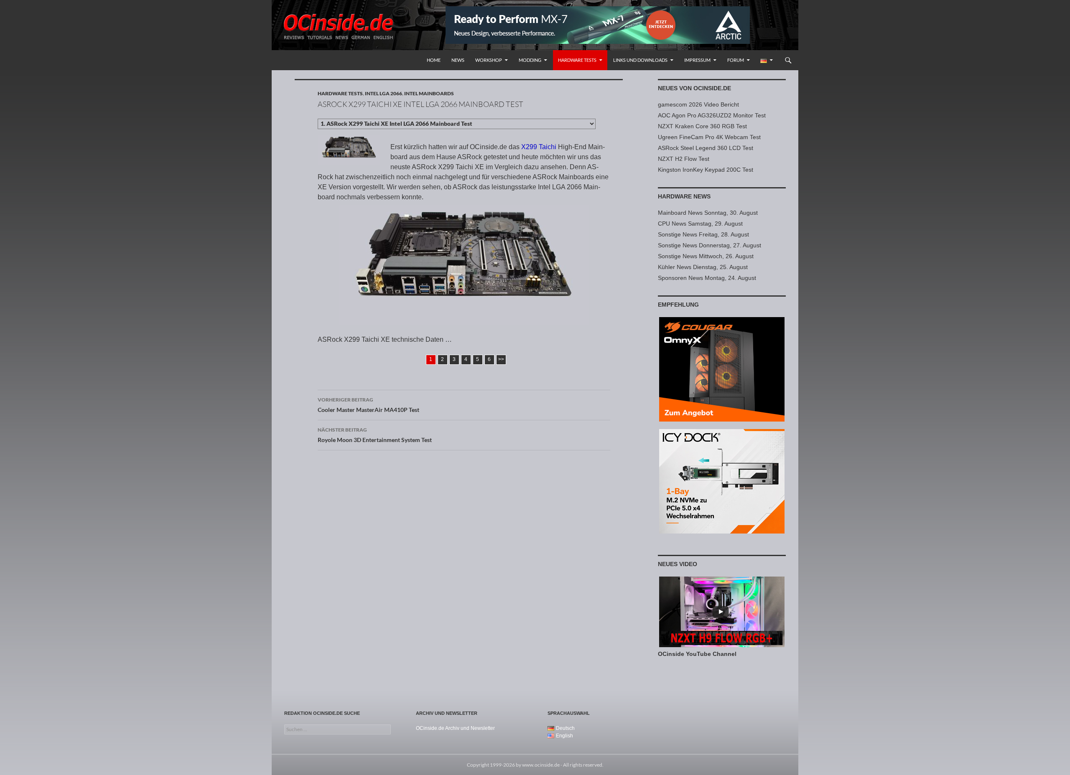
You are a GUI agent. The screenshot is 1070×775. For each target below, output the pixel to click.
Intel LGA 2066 (383, 93)
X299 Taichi (538, 146)
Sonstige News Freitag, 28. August (703, 234)
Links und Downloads (640, 60)
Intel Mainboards (429, 93)
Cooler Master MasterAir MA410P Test (368, 404)
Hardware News (684, 196)
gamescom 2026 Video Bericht (698, 104)
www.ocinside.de (541, 765)
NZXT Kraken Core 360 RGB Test (702, 126)
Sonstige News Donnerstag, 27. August (709, 245)
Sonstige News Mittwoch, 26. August (706, 256)
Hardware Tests (577, 60)
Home (434, 60)
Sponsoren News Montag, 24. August (707, 277)
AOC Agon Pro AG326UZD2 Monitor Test (712, 115)
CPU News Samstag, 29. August (700, 223)
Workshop (488, 60)
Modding (530, 60)
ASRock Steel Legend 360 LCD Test (705, 148)
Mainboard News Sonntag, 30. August (708, 212)
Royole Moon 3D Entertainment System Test (375, 435)
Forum (735, 60)
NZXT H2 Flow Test (683, 158)
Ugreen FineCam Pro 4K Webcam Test (709, 137)
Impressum (697, 60)
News (457, 60)
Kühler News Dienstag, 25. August (703, 267)
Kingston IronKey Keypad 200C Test (705, 169)
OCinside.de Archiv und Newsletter (455, 728)
